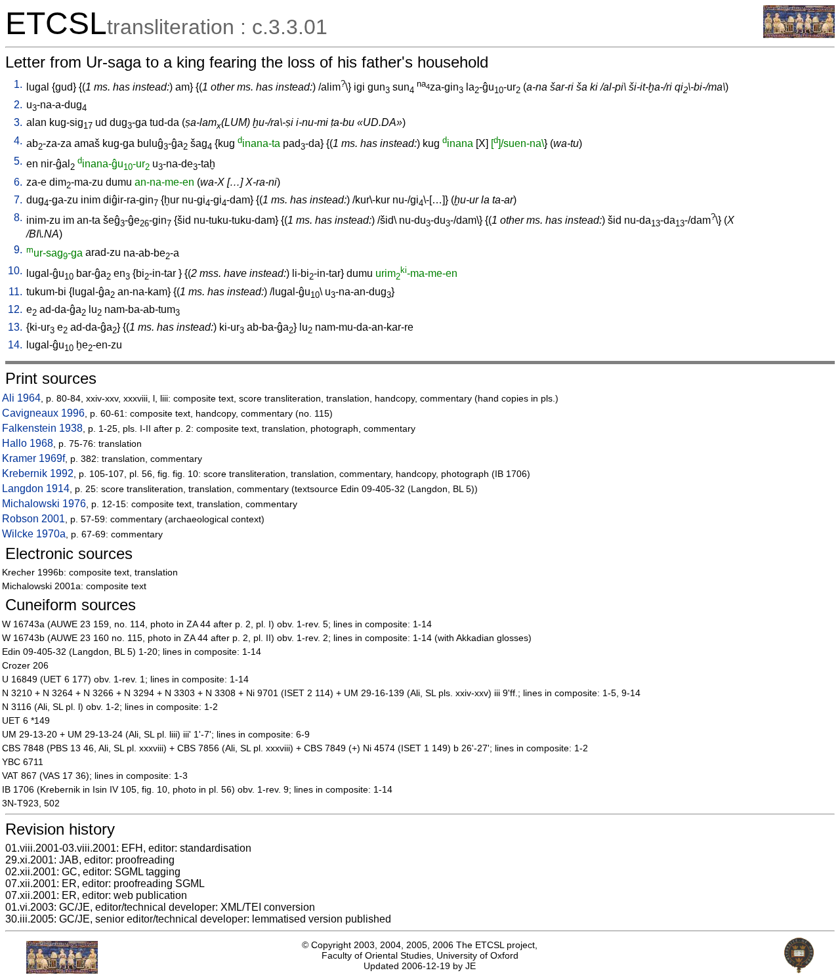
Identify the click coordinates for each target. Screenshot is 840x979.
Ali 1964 (21, 398)
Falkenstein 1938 (42, 428)
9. (18, 249)
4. (18, 140)
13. (15, 327)
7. (18, 199)
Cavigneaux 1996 (43, 413)
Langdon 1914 (36, 488)
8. (18, 217)
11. (15, 291)
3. (18, 122)
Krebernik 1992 (38, 473)
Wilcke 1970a (34, 533)
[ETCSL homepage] (799, 34)
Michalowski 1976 (44, 503)
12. (15, 309)
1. (18, 84)
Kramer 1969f (33, 458)
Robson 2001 (33, 518)
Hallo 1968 (27, 443)
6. (18, 182)
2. (18, 104)
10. (15, 270)
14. (15, 344)
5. (18, 161)
